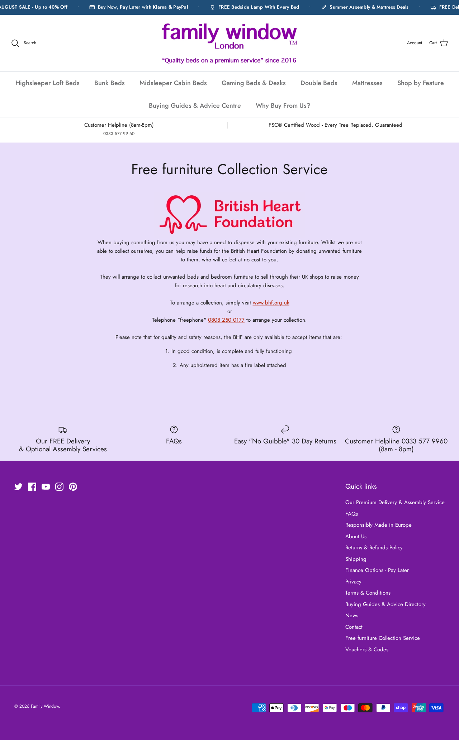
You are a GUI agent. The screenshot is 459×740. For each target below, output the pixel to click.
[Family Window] (229, 43)
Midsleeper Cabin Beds (173, 83)
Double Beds (319, 83)
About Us (355, 536)
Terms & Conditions (368, 593)
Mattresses (367, 83)
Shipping (355, 559)
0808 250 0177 (226, 320)
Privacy (353, 582)
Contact (354, 627)
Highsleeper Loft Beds (47, 83)
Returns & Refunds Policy (374, 547)
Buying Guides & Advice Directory (385, 604)
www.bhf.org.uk (271, 303)
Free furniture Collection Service (382, 638)
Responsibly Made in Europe (378, 525)
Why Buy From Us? (283, 105)
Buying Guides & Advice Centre (195, 105)
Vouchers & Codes (366, 649)
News (351, 615)
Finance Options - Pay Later (377, 570)
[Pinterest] (73, 487)
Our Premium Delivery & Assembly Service (395, 502)
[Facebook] (32, 487)
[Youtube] (46, 487)
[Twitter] (18, 487)
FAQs (351, 514)
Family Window (45, 706)
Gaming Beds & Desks (254, 83)
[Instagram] (59, 487)
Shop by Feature (420, 83)
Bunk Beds (109, 83)
